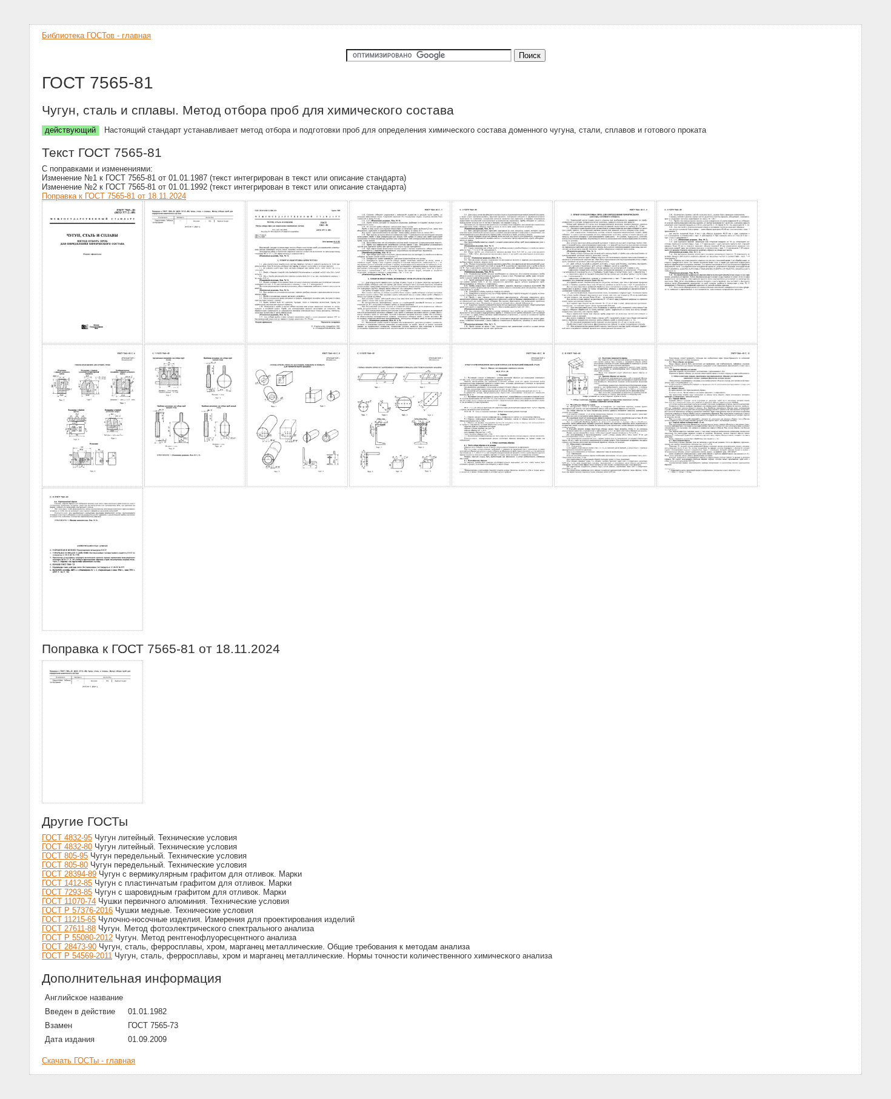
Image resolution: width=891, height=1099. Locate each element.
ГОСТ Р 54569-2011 (77, 955)
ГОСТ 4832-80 (67, 846)
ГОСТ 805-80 (65, 864)
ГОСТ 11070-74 (69, 901)
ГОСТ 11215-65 (69, 919)
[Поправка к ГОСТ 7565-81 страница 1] (93, 801)
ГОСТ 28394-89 (69, 873)
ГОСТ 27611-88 (69, 928)
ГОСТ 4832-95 (67, 837)
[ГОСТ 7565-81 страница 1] (93, 341)
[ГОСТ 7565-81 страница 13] (605, 485)
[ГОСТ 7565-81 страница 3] (298, 341)
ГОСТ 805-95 (65, 855)
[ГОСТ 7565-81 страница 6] (605, 341)
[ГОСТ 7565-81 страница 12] (503, 485)
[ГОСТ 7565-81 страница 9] (195, 485)
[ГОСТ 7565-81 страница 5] (503, 341)
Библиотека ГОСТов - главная (96, 35)
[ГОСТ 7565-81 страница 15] (93, 628)
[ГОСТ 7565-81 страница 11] (400, 485)
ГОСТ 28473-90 (69, 946)
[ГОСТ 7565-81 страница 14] (707, 485)
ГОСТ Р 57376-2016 (77, 910)
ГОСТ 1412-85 (67, 883)
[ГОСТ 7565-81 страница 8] (93, 485)
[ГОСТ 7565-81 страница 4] (400, 341)
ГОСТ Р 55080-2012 (77, 937)
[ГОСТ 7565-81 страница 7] (707, 341)
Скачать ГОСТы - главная (88, 1060)
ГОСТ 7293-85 (67, 892)
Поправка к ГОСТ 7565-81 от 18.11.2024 (114, 196)
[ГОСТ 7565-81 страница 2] (195, 341)
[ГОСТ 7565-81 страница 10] (298, 485)
